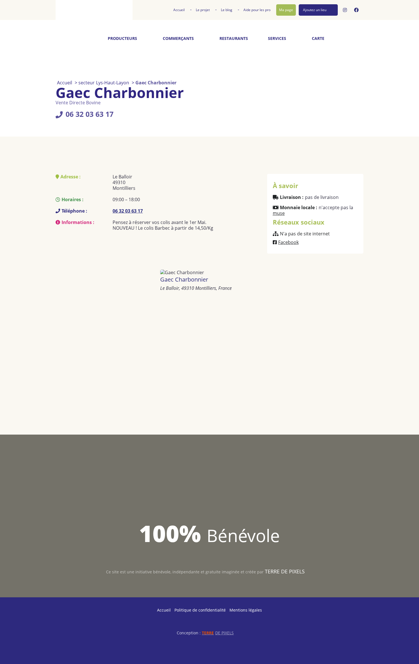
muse (279, 213)
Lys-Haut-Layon (112, 83)
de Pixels (218, 633)
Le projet (203, 9)
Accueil (179, 9)
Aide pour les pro (256, 9)
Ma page (286, 9)
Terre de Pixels (285, 571)
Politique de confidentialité (200, 610)
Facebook (288, 242)
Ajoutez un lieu (314, 9)
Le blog (226, 9)
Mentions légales (245, 610)
